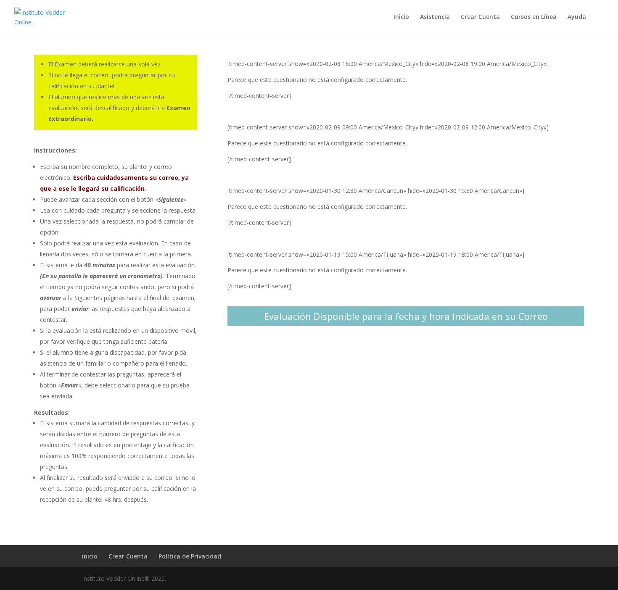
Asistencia (435, 17)
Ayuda (577, 17)
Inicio (401, 17)
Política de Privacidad (189, 556)
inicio (90, 556)
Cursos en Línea (534, 17)
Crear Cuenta (480, 17)
